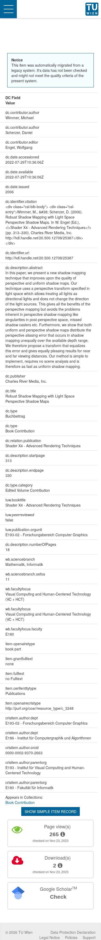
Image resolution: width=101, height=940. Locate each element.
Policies (71, 937)
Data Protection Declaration (73, 932)
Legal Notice (49, 937)
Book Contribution (20, 802)
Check (58, 897)
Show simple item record (50, 811)
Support (89, 937)
